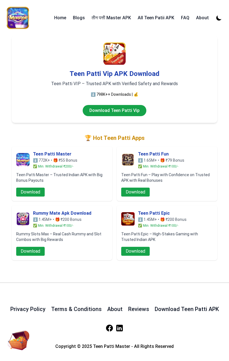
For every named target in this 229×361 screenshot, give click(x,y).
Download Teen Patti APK (187, 309)
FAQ (185, 17)
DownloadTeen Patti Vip (114, 110)
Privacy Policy (28, 309)
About (202, 17)
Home (60, 17)
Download (30, 192)
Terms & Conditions (76, 309)
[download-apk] (17, 339)
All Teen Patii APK (156, 17)
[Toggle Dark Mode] (219, 18)
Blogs (79, 17)
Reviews (138, 309)
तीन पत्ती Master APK (111, 17)
